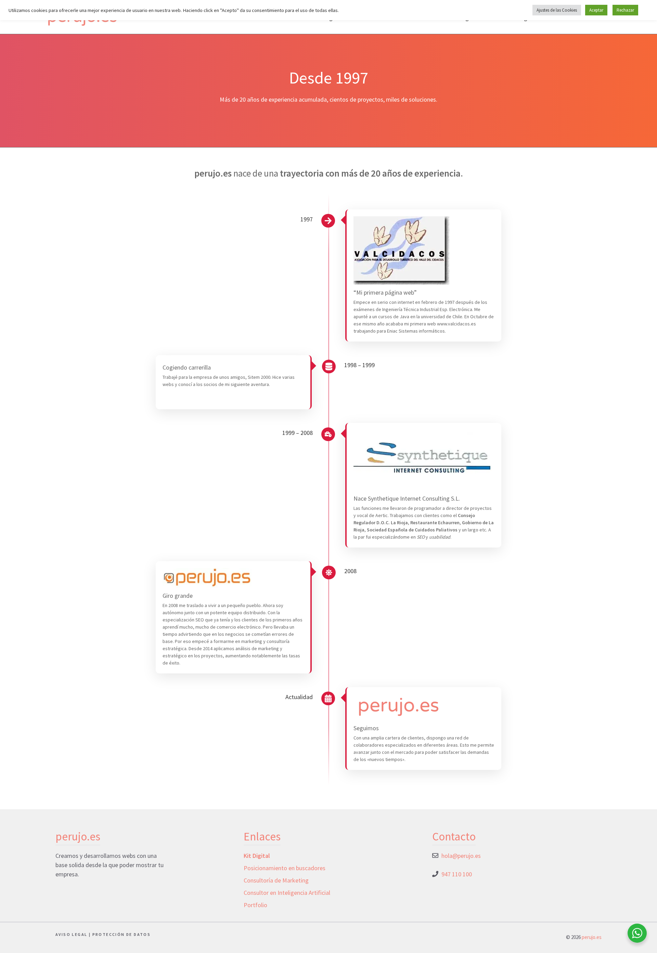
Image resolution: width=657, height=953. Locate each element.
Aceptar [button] (596, 10)
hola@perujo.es (461, 856)
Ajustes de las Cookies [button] (557, 10)
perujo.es (592, 937)
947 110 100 (456, 874)
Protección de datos (121, 934)
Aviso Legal (71, 934)
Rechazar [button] (625, 10)
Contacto (454, 836)
